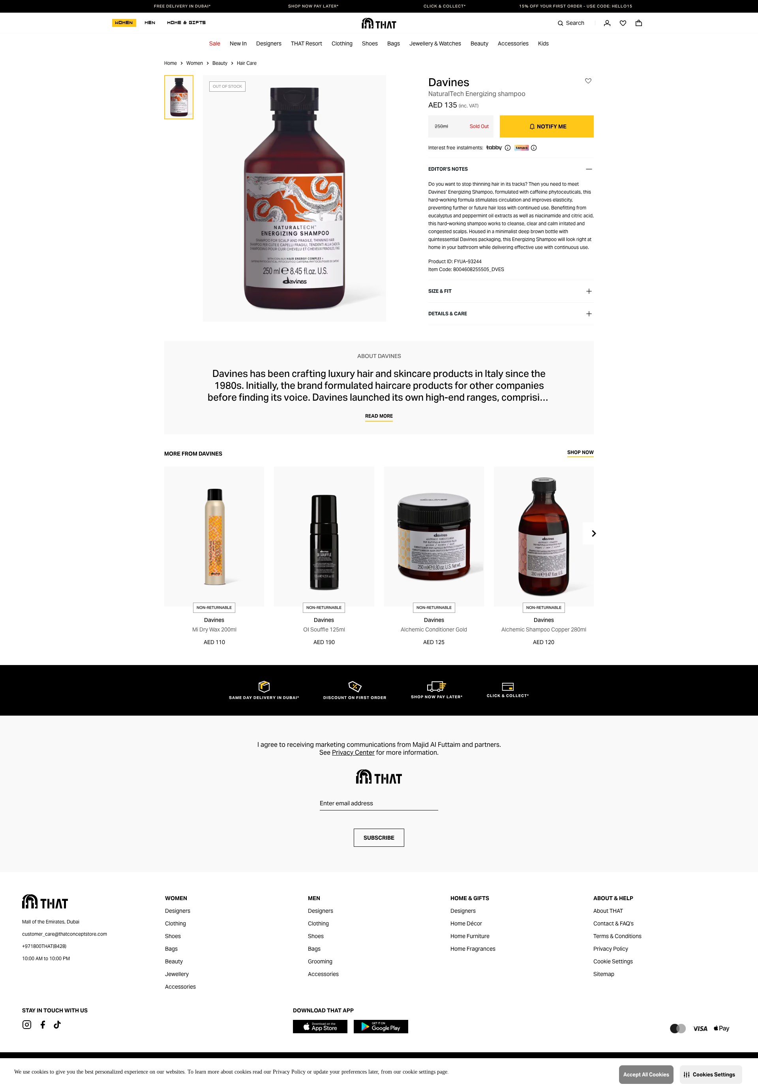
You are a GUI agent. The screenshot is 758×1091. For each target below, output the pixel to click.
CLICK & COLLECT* (445, 6)
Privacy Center (353, 752)
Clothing (342, 43)
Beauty (479, 43)
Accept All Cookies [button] (646, 1074)
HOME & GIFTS (186, 23)
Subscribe (379, 837)
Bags (393, 43)
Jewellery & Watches (435, 43)
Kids (543, 43)
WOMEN (124, 23)
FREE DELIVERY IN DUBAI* (182, 6)
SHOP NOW (580, 452)
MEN (150, 23)
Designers (268, 43)
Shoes (370, 43)
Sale (214, 43)
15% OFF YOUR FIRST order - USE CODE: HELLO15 (575, 6)
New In (238, 43)
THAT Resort (306, 43)
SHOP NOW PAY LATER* (313, 6)
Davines (448, 82)
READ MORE (379, 416)
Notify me (552, 126)
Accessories (513, 43)
